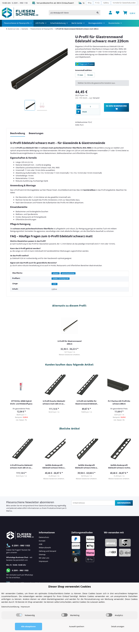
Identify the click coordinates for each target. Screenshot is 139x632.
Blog (89, 3)
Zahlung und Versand (47, 551)
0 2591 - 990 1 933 (21, 545)
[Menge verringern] (78, 106)
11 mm (81, 75)
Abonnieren (124, 502)
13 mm (91, 75)
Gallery (106, 3)
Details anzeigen (117, 626)
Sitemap (42, 554)
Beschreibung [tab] (17, 133)
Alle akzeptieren (28, 626)
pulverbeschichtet (68, 273)
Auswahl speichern (76, 626)
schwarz (56, 273)
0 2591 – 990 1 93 (13, 3)
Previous (10, 396)
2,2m (54, 284)
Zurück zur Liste (13, 29)
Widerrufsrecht (45, 547)
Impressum (43, 561)
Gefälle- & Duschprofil (60, 279)
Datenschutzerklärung (48, 505)
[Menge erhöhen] (78, 112)
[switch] (19, 615)
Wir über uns (44, 558)
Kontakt (42, 541)
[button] (110, 13)
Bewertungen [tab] (36, 133)
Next (129, 396)
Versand (96, 98)
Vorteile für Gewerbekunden (124, 3)
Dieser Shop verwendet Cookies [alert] (69, 586)
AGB (40, 544)
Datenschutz (44, 537)
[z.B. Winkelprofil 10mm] (97, 12)
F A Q (97, 3)
